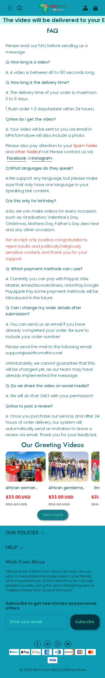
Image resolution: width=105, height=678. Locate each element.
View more (52, 515)
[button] (9, 8)
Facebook (16, 158)
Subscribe (84, 622)
